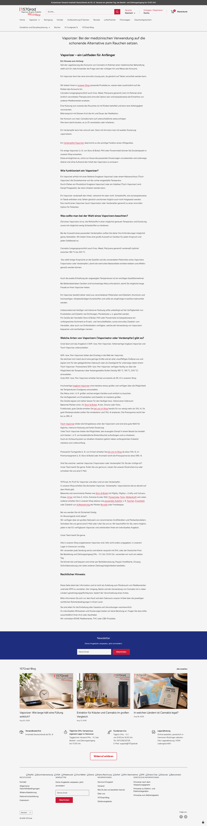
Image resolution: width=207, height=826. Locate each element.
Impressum (24, 800)
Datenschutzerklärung (29, 796)
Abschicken (121, 652)
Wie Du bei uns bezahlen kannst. (111, 790)
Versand (101, 786)
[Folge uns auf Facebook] (181, 816)
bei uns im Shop (101, 408)
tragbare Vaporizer (81, 385)
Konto (146, 13)
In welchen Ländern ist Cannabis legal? (156, 712)
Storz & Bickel (90, 405)
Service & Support (105, 782)
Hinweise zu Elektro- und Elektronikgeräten (144, 789)
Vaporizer (33, 20)
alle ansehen (182, 669)
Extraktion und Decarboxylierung (33, 27)
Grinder (60, 20)
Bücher (57, 27)
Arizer (70, 497)
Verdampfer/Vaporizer (74, 143)
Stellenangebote (105, 801)
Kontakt (23, 782)
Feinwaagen (125, 20)
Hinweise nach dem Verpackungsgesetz (141, 783)
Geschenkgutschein (143, 20)
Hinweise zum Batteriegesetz (146, 795)
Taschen (130, 501)
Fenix (122, 497)
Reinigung (48, 20)
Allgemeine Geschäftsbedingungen (30, 787)
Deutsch (24, 812)
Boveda (96, 20)
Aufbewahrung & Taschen (78, 20)
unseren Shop (84, 85)
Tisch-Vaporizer (67, 424)
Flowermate (114, 497)
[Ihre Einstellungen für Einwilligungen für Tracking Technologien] (203, 822)
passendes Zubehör (113, 501)
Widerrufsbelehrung (28, 792)
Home (22, 20)
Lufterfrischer (110, 20)
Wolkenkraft (131, 497)
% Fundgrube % (71, 27)
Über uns (101, 793)
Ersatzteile (140, 501)
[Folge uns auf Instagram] (185, 816)
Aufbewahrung (83, 504)
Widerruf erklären (103, 756)
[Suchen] (117, 11)
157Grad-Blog (88, 27)
